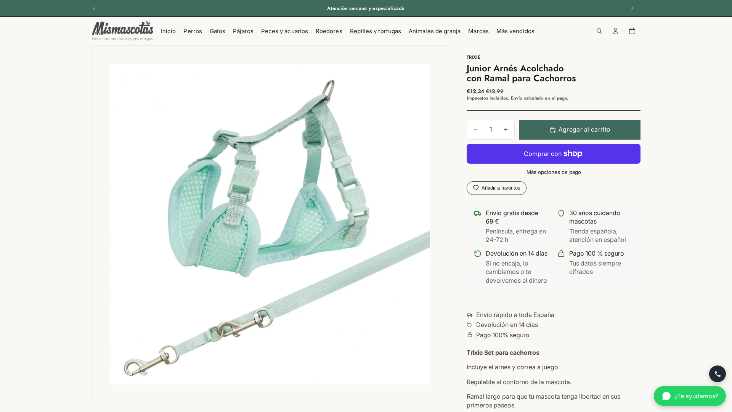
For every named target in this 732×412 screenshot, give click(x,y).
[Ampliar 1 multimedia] (270, 224)
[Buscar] (599, 31)
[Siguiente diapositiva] (632, 8)
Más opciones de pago (554, 172)
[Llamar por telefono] (717, 373)
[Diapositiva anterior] (94, 8)
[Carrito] (632, 31)
